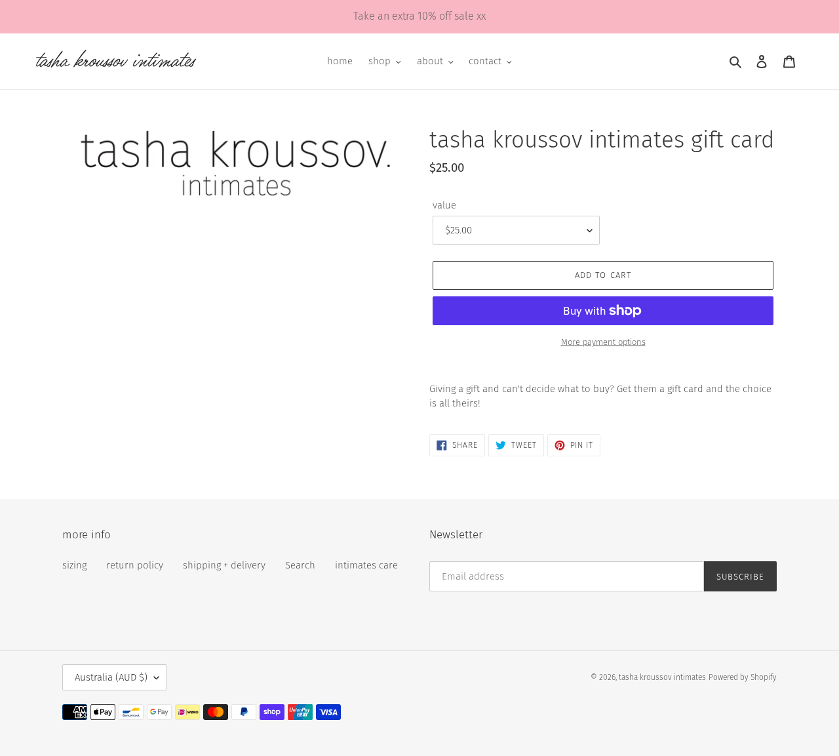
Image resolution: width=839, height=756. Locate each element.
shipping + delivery (224, 565)
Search (300, 565)
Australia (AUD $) (111, 677)
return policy (134, 565)
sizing (74, 565)
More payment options (603, 342)
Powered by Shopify (743, 677)
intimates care (366, 565)
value (444, 205)
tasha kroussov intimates (662, 677)
